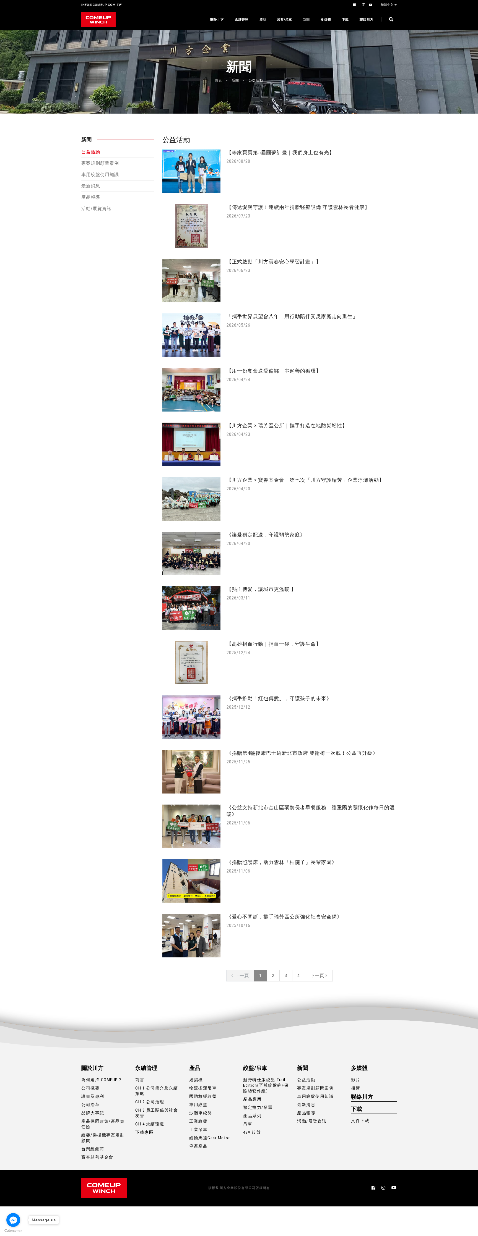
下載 (345, 20)
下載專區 (144, 1132)
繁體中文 (387, 5)
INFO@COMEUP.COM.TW (101, 5)
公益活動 (90, 151)
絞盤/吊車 (284, 20)
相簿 (355, 1088)
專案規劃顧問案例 (100, 163)
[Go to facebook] (13, 1220)
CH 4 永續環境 (149, 1124)
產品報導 (90, 197)
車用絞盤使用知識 (100, 174)
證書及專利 (92, 1096)
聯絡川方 (366, 20)
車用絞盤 (198, 1104)
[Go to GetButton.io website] (13, 1230)
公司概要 (90, 1088)
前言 (139, 1079)
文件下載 (360, 1120)
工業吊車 (198, 1129)
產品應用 (252, 1099)
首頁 (218, 80)
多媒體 (326, 20)
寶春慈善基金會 (97, 1157)
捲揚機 (196, 1079)
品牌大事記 (92, 1113)
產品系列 (252, 1115)
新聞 (306, 20)
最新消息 (90, 185)
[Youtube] (370, 5)
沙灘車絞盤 (200, 1113)
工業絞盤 (198, 1121)
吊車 (247, 1124)
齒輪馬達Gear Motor (209, 1137)
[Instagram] (363, 5)
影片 (355, 1079)
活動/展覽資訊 (96, 208)
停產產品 (198, 1146)
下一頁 (318, 975)
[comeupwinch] (98, 19)
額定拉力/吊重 (258, 1107)
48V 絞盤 (252, 1132)
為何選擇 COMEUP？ (101, 1079)
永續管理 (241, 20)
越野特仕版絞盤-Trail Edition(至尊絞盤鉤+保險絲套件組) (266, 1085)
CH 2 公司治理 (149, 1101)
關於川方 (217, 20)
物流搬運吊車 (203, 1088)
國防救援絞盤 (203, 1096)
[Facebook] (355, 5)
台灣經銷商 (92, 1148)
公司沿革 (90, 1104)
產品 (262, 20)
